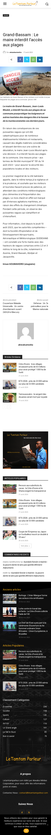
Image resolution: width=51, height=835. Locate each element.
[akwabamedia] (5, 52)
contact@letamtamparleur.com (33, 792)
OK (26, 831)
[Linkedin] (40, 59)
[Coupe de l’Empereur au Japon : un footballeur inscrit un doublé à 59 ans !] (9, 535)
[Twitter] (27, 59)
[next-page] (9, 407)
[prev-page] (4, 407)
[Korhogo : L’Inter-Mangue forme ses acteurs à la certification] (9, 599)
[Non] (47, 824)
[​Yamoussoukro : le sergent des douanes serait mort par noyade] (9, 397)
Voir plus (24, 546)
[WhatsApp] (33, 59)
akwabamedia (15, 52)
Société (6, 15)
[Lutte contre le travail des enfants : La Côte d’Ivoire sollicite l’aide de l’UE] (9, 612)
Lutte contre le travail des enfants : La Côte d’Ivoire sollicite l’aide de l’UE (33, 611)
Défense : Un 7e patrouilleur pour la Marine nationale (39, 306)
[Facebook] (20, 59)
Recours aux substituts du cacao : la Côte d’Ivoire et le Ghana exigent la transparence (32, 488)
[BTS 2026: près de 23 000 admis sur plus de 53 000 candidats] (9, 384)
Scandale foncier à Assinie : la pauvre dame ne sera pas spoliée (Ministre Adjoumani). (25, 565)
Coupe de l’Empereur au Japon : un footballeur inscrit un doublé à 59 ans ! (33, 534)
